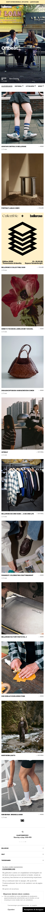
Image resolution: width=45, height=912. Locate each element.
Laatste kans (34, 1)
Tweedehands (6, 860)
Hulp (3, 854)
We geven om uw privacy (10, 889)
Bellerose (5, 848)
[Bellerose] (6, 7)
